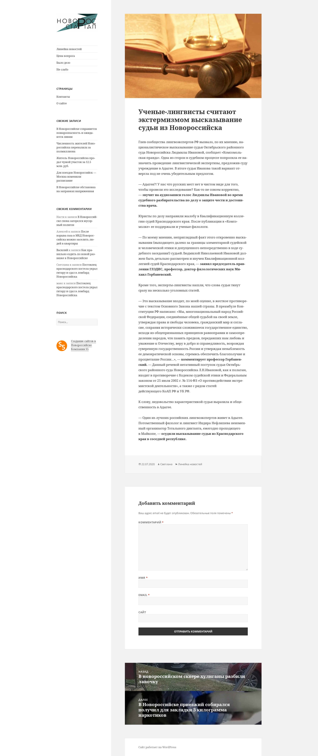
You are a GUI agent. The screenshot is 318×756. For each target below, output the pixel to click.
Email (144, 595)
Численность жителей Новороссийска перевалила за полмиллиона (75, 147)
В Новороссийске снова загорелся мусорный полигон (76, 221)
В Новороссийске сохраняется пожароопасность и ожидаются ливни (76, 133)
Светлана (166, 464)
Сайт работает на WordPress (157, 747)
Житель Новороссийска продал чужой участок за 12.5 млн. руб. (75, 162)
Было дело (63, 63)
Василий (62, 250)
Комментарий (150, 522)
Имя (143, 578)
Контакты (63, 97)
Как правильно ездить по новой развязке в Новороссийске (75, 254)
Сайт (142, 612)
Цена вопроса (65, 56)
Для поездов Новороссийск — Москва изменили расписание (76, 176)
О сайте (61, 103)
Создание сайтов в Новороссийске (83, 343)
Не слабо (62, 69)
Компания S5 (80, 349)
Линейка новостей (69, 49)
